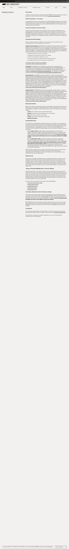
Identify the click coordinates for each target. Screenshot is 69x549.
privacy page (49, 546)
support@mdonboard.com (60, 212)
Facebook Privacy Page (32, 186)
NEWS (56, 7)
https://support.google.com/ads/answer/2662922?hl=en (49, 72)
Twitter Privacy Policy (32, 189)
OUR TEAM (48, 7)
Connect (64, 7)
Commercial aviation (22, 7)
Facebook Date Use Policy (33, 184)
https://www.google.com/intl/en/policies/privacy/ (36, 63)
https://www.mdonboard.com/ (53, 16)
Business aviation (36, 7)
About (11, 7)
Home (4, 7)
